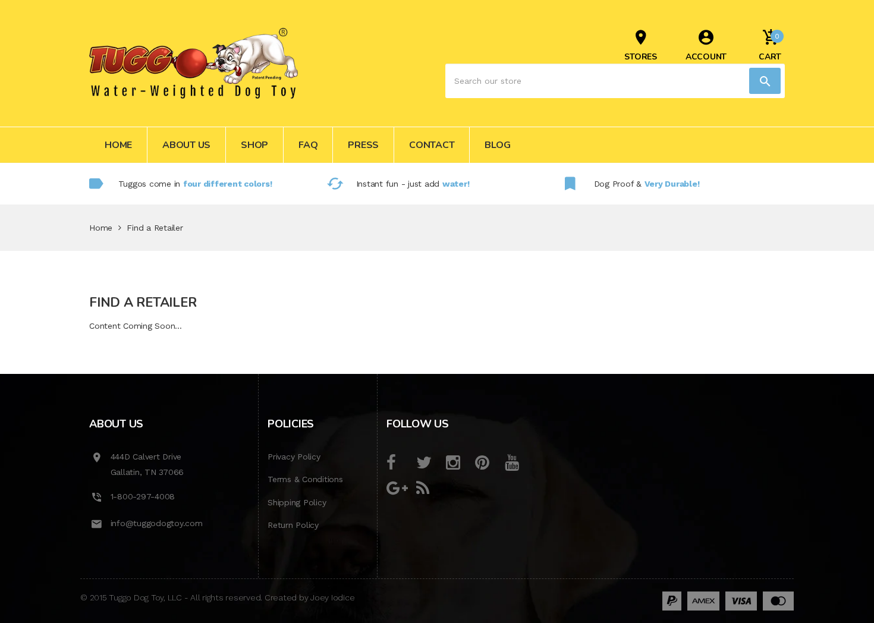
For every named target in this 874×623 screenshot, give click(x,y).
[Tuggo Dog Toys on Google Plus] (399, 488)
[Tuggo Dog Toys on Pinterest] (488, 463)
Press (363, 145)
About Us (186, 145)
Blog (497, 145)
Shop (254, 145)
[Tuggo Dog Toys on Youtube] (518, 463)
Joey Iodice (332, 597)
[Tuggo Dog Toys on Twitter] (429, 463)
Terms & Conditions (305, 479)
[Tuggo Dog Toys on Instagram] (459, 463)
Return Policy (293, 525)
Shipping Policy (297, 502)
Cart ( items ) (770, 47)
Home (118, 145)
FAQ (307, 145)
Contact (431, 145)
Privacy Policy (294, 456)
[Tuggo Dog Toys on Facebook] (399, 463)
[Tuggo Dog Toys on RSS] (429, 488)
